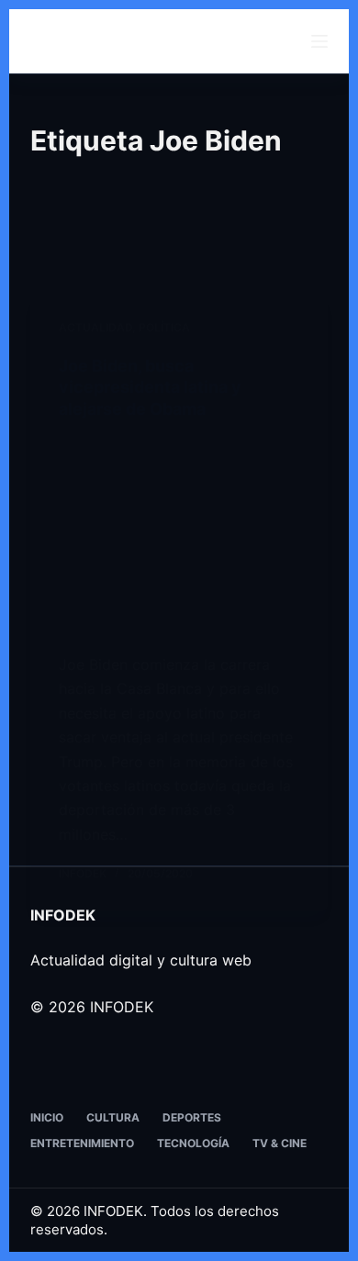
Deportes (191, 1117)
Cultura (113, 1117)
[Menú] (319, 41)
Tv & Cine (279, 1143)
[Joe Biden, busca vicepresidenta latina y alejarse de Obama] (178, 536)
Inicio (46, 1117)
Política (164, 327)
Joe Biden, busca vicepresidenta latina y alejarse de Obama (150, 387)
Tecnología (193, 1143)
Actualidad (95, 327)
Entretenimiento (82, 1143)
